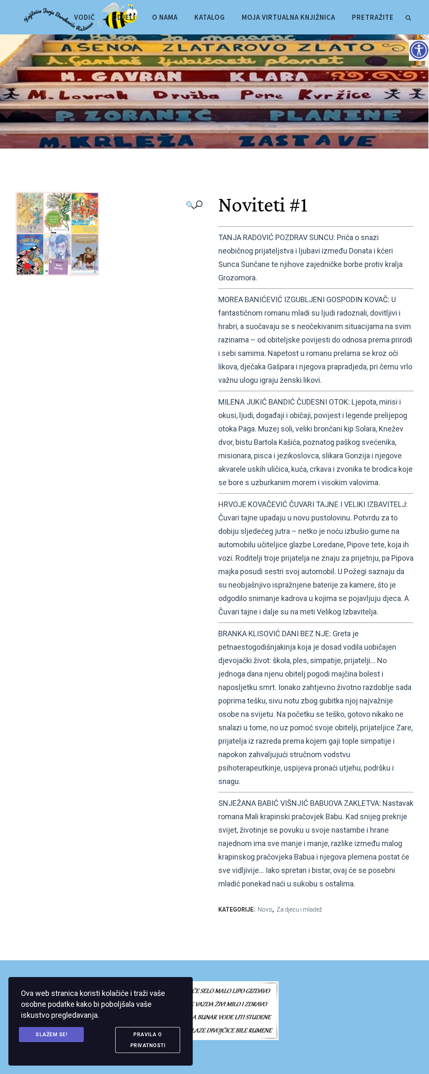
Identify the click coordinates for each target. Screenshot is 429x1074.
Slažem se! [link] (51, 1034)
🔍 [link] (190, 205)
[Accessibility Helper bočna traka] (419, 50)
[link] (408, 16)
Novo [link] (265, 909)
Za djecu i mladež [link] (299, 909)
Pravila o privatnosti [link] (147, 1040)
